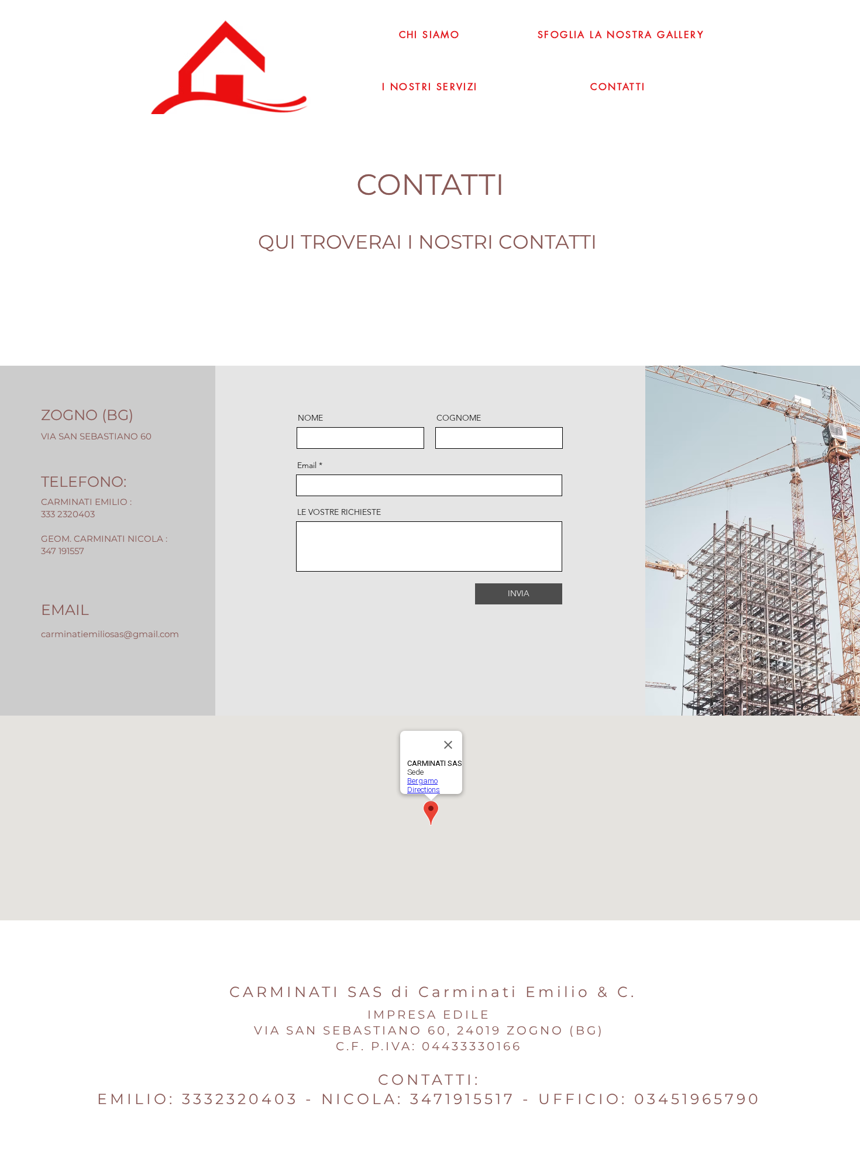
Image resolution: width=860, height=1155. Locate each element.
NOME (310, 418)
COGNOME (458, 418)
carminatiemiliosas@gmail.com (110, 634)
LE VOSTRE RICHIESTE (339, 512)
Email (307, 465)
